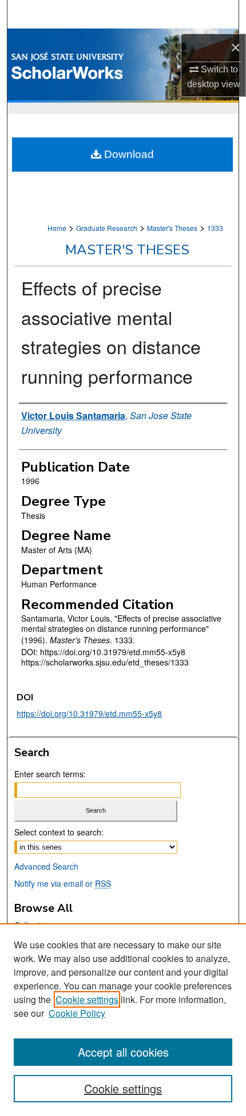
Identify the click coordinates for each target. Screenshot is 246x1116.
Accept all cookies (123, 1052)
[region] (123, 1019)
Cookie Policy (77, 1013)
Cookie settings (86, 999)
